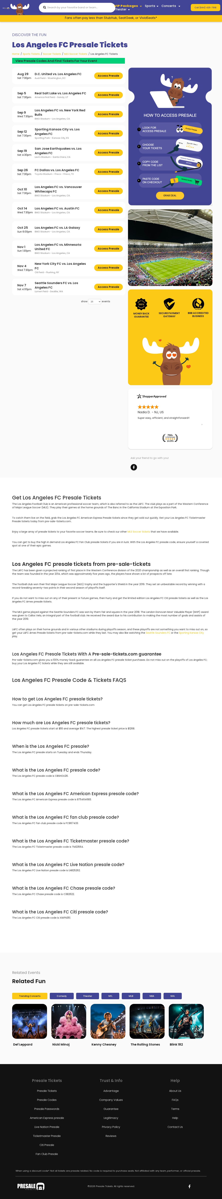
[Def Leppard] (29, 1021)
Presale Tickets (47, 1091)
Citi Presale (47, 1145)
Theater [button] (120, 9)
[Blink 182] (186, 1021)
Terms (175, 1109)
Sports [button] (150, 6)
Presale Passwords (46, 1109)
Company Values (111, 1100)
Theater (87, 996)
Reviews (111, 1136)
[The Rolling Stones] (147, 1021)
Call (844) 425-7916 (205, 7)
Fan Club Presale (47, 1154)
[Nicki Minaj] (68, 1021)
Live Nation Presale (47, 1127)
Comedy (62, 996)
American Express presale (47, 1118)
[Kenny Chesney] (108, 1021)
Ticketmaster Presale (47, 1136)
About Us (175, 1091)
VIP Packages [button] (126, 6)
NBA (152, 996)
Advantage (111, 1091)
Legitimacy (111, 1118)
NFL (110, 996)
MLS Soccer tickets (138, 531)
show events (95, 301)
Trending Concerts (29, 996)
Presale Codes (47, 1100)
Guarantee (111, 1109)
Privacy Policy (111, 1127)
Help (175, 1118)
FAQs (175, 1100)
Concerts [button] (169, 6)
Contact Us (175, 1127)
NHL (172, 996)
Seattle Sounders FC (158, 633)
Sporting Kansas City (191, 633)
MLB (131, 996)
